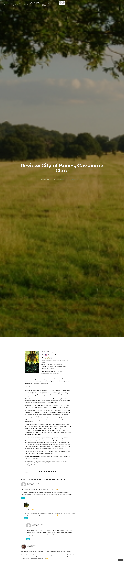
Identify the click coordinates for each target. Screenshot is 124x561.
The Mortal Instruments (51, 361)
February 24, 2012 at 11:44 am (33, 483)
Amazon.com (60, 371)
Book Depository (54, 373)
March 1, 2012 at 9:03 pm (32, 545)
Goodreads (56, 352)
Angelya (31, 504)
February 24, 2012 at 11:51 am (35, 503)
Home (5, 4)
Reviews (49, 347)
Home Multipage (15, 4)
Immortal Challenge (55, 461)
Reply (23, 497)
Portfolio (26, 4)
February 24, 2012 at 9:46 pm (38, 524)
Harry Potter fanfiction (61, 444)
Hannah (29, 484)
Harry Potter (49, 443)
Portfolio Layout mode (44, 4)
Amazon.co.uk (45, 373)
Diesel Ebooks (52, 375)
